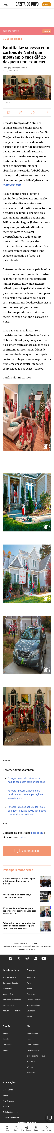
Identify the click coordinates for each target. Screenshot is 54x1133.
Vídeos (30, 1067)
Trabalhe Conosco (10, 1112)
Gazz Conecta (33, 1045)
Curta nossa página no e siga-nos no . (24, 835)
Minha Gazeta (26, 1130)
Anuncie (6, 1107)
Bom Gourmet (33, 1034)
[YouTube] (43, 959)
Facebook (37, 832)
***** (7, 761)
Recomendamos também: (18, 770)
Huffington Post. (12, 185)
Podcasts (31, 1062)
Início (7, 1130)
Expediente (7, 989)
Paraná (30, 983)
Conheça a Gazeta (10, 983)
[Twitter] (19, 959)
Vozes (5, 1034)
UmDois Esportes (34, 1000)
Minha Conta (8, 1090)
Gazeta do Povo (33, 1050)
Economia (31, 994)
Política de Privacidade (12, 1000)
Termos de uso (9, 1005)
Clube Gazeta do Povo (36, 1056)
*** (5, 823)
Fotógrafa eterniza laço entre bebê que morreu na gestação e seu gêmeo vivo (25, 794)
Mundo (29, 989)
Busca (16, 1130)
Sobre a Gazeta (9, 978)
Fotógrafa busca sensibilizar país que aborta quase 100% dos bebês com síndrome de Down (27, 811)
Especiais (31, 1073)
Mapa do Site (8, 994)
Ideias (29, 1016)
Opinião (6, 1039)
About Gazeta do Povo (12, 1011)
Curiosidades (13, 39)
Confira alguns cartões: (17, 377)
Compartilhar (46, 1130)
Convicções (7, 1045)
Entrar (36, 1130)
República (31, 978)
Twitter (22, 837)
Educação (31, 1011)
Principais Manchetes (18, 870)
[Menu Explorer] (5, 4)
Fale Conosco (8, 1101)
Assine (5, 1095)
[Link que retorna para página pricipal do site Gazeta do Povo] (27, 4)
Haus (29, 1039)
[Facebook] (10, 959)
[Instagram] (27, 959)
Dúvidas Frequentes (11, 1118)
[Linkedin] (35, 959)
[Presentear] (21, 113)
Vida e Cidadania (33, 1005)
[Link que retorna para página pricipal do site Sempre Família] (18, 31)
